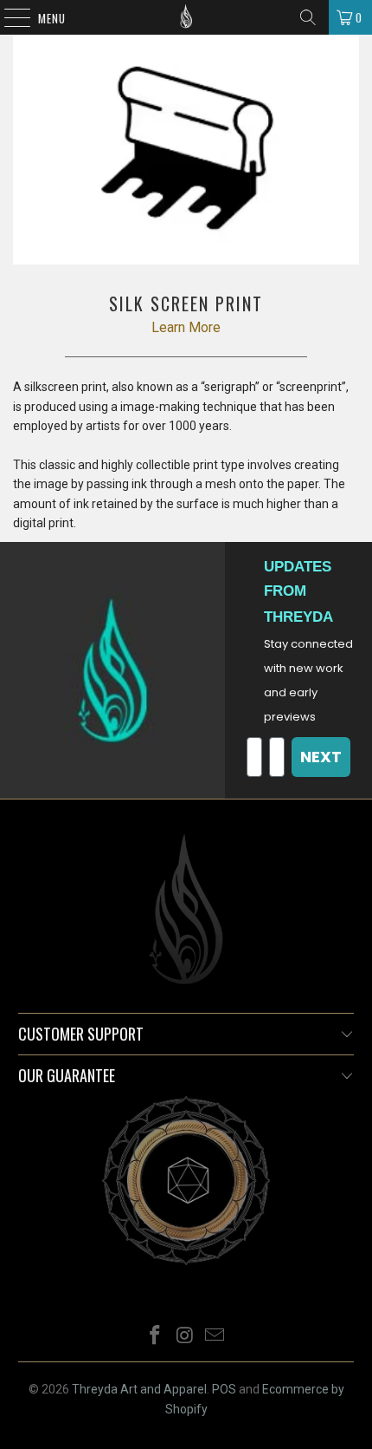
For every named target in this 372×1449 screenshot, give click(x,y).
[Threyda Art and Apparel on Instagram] (185, 1337)
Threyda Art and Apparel (139, 1389)
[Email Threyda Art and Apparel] (215, 1337)
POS (224, 1389)
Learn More (186, 327)
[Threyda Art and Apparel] (186, 17)
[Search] (308, 17)
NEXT (321, 756)
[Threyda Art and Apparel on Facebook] (155, 1337)
